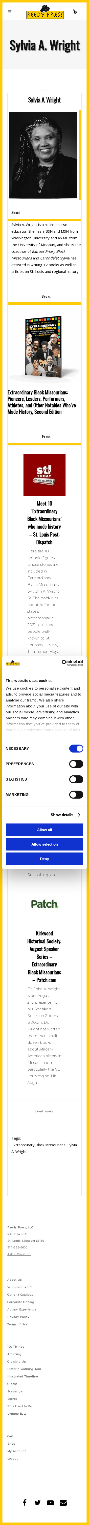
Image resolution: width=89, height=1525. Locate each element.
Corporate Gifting (20, 1302)
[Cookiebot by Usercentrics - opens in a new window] (62, 663)
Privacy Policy (18, 1317)
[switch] (76, 764)
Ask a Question (19, 1254)
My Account (16, 1451)
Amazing (14, 1354)
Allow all (44, 829)
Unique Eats (16, 1413)
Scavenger (15, 1391)
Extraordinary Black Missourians (38, 1144)
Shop (11, 1443)
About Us (14, 1279)
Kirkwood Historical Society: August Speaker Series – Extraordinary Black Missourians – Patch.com (44, 956)
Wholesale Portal (20, 1287)
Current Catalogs (20, 1294)
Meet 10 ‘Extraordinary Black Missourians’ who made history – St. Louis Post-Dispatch (44, 523)
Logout (12, 1458)
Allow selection (44, 844)
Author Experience (22, 1309)
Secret (12, 1398)
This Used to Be (19, 1406)
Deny (44, 859)
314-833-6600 (17, 1247)
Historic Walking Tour (24, 1369)
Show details (62, 815)
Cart (10, 1436)
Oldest (12, 1384)
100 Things (15, 1346)
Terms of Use (17, 1324)
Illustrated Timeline (22, 1376)
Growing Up (16, 1361)
